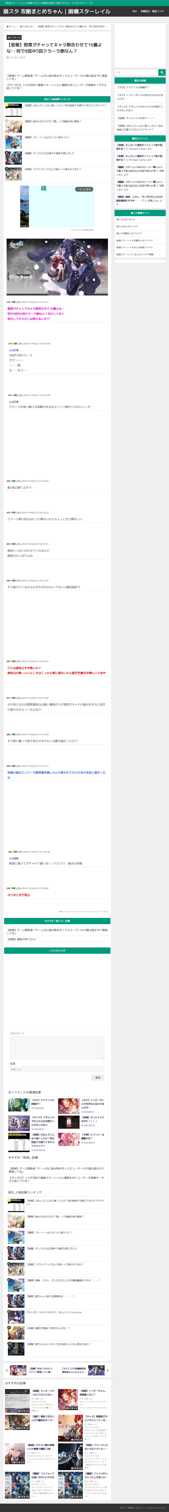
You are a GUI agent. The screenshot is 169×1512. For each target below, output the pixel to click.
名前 (12, 1063)
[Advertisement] (57, 441)
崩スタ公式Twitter (126, 219)
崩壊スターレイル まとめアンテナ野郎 (135, 254)
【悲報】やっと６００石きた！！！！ (136, 118)
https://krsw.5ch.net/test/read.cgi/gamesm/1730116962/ (87, 911)
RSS (135, 11)
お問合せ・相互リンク (152, 11)
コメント (17, 1033)
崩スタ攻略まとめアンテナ (129, 233)
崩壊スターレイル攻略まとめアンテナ (135, 240)
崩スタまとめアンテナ (127, 226)
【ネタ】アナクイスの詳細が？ (133, 87)
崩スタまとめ (14, 37)
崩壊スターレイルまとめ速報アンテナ (135, 247)
